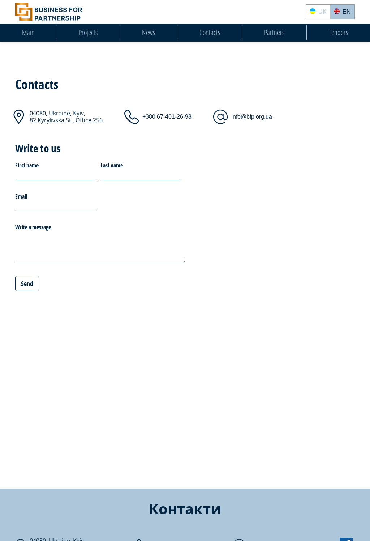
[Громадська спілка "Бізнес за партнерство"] (48, 12)
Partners (274, 32)
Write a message (33, 227)
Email (21, 196)
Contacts (209, 32)
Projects (88, 32)
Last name (111, 165)
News (148, 32)
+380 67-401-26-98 (167, 117)
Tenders (338, 32)
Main (28, 32)
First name (27, 165)
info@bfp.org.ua (251, 117)
